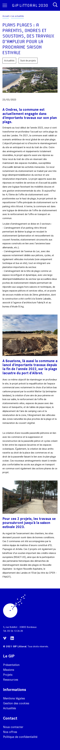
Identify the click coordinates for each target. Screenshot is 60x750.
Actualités (9, 708)
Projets (7, 674)
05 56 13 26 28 (15, 630)
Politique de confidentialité (20, 737)
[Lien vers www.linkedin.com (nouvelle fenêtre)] (12, 639)
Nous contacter (13, 727)
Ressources (10, 679)
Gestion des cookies (16, 703)
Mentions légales (14, 698)
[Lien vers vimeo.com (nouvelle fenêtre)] (5, 640)
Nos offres (10, 732)
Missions (8, 670)
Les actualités (17, 16)
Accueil (5, 16)
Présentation (11, 665)
